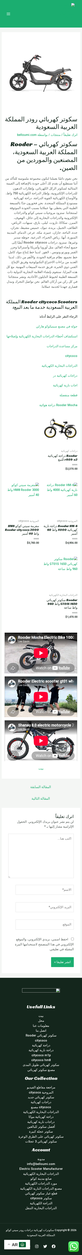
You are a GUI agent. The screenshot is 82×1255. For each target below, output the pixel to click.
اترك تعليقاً (70, 135)
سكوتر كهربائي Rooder (41, 1035)
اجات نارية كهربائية (65, 385)
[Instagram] (37, 1246)
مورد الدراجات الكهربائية (41, 1183)
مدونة (41, 1159)
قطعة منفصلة (68, 395)
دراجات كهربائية (67, 376)
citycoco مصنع (41, 1107)
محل (41, 1021)
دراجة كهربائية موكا (41, 1117)
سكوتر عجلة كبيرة (41, 1131)
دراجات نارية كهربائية (41, 1122)
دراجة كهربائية (41, 1045)
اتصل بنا (41, 1030)
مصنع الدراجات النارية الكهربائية (41, 1188)
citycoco (71, 356)
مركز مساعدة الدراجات (62, 346)
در (54, 376)
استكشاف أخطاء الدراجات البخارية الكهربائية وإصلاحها (42, 336)
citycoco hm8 (41, 1060)
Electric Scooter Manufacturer (41, 1169)
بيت (41, 768)
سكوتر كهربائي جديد (41, 1097)
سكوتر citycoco (41, 1198)
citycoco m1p (41, 1055)
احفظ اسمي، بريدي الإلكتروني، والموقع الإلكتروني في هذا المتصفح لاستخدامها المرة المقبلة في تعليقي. (44, 944)
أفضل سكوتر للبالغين (41, 1127)
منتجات (56, 135)
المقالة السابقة (40, 787)
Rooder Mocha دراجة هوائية (58, 405)
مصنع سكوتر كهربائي (41, 1070)
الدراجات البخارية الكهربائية (59, 366)
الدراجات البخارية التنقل (41, 1208)
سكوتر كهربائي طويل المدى (41, 1065)
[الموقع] (45, 925)
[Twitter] (45, 1246)
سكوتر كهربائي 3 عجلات (41, 1141)
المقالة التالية (41, 798)
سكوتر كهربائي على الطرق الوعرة (41, 1136)
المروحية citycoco (41, 1092)
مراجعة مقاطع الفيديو (41, 1087)
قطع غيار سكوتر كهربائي (41, 1193)
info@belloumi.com (41, 1164)
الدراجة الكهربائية (41, 1203)
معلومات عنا (41, 1026)
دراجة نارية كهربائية (41, 1050)
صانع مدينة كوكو (41, 1179)
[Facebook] (54, 1246)
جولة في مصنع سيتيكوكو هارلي (56, 326)
